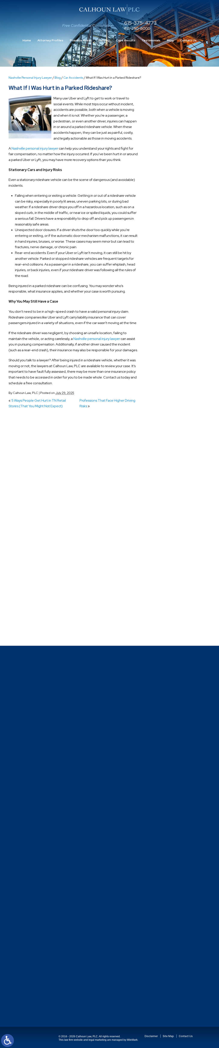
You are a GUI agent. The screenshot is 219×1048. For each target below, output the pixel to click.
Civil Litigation (165, 307)
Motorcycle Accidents (171, 441)
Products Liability (168, 503)
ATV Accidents (166, 244)
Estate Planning (167, 393)
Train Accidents (167, 582)
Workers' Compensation (173, 622)
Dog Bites (162, 362)
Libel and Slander (168, 425)
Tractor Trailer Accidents (173, 567)
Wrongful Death (167, 630)
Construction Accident (172, 315)
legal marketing (98, 1039)
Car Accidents (73, 78)
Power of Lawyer (167, 488)
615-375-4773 (140, 23)
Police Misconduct (168, 480)
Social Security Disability (173, 535)
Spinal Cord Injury (168, 543)
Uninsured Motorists (170, 606)
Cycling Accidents (168, 338)
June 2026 (163, 197)
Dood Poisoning (167, 370)
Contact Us (188, 40)
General (161, 409)
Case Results (125, 40)
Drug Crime (163, 378)
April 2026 (163, 213)
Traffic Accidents (168, 574)
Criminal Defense (168, 323)
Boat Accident (166, 275)
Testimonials (151, 40)
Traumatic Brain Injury (171, 590)
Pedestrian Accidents (171, 448)
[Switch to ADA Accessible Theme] (7, 1040)
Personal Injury (166, 456)
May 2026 (162, 205)
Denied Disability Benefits (174, 346)
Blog (170, 40)
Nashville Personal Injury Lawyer (30, 78)
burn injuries (164, 283)
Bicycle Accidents (168, 268)
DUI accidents (165, 386)
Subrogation (164, 559)
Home (26, 40)
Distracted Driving (168, 354)
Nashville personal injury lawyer (35, 148)
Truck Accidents (167, 598)
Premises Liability (168, 496)
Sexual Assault (166, 519)
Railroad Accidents (169, 511)
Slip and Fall (163, 527)
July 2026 (162, 189)
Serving (104, 40)
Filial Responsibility (169, 401)
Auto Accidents (167, 252)
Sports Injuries (165, 551)
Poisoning (162, 472)
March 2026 (164, 221)
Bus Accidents (165, 291)
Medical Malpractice (170, 433)
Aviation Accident (168, 260)
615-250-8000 (137, 28)
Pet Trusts (162, 464)
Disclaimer (151, 1036)
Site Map (168, 1036)
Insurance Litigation (170, 417)
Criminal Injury (165, 331)
